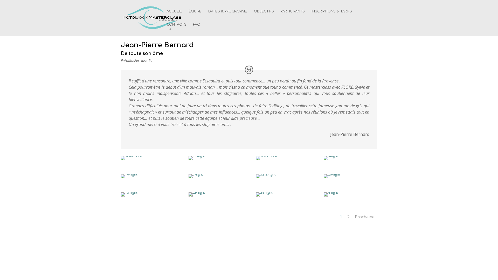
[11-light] (197, 160)
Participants (293, 11)
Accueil (174, 11)
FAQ (196, 24)
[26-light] (332, 178)
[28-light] (264, 196)
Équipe (195, 11)
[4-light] (331, 196)
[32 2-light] (266, 178)
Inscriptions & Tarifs (332, 11)
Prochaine (365, 217)
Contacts (176, 24)
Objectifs (264, 11)
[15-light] (129, 196)
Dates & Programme (227, 11)
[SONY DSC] (132, 160)
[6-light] (331, 160)
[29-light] (197, 196)
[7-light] (196, 178)
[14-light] (129, 178)
